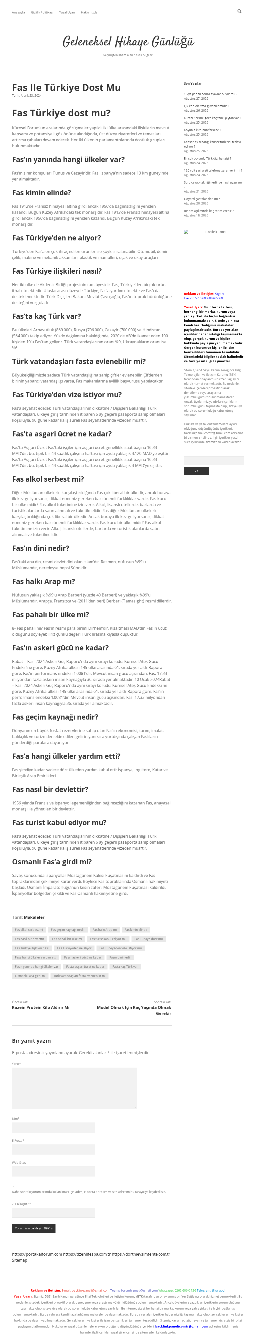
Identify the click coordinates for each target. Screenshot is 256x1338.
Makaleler (34, 917)
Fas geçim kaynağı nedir (68, 930)
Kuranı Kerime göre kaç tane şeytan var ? (212, 118)
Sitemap (19, 1260)
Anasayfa (18, 12)
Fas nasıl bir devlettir (29, 939)
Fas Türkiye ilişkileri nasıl (32, 948)
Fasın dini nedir (120, 957)
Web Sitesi (19, 1162)
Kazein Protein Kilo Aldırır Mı (41, 1007)
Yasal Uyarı (67, 12)
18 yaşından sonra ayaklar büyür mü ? (210, 94)
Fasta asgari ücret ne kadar (85, 966)
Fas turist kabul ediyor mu (108, 939)
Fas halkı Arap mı (105, 930)
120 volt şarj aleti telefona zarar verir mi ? (213, 170)
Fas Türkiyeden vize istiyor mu (121, 948)
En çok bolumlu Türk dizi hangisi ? (207, 158)
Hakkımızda (89, 12)
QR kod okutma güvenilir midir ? (206, 106)
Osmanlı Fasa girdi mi (30, 976)
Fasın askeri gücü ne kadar (83, 957)
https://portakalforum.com (37, 1254)
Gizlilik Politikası (42, 12)
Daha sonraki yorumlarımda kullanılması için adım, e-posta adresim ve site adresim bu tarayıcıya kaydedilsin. (89, 1192)
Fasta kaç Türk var (125, 966)
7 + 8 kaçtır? (21, 1204)
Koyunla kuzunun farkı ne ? (202, 130)
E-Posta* (18, 1141)
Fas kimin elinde (136, 930)
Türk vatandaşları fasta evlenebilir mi (80, 976)
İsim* (16, 1119)
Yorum (17, 1064)
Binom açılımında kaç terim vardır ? (209, 211)
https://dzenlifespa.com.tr (87, 1254)
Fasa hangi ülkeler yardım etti (35, 957)
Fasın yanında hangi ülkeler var (36, 966)
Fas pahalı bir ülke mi (67, 939)
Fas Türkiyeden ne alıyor (74, 948)
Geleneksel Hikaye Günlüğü (128, 42)
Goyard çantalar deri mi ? (202, 199)
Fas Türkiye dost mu (148, 939)
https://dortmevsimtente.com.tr (141, 1254)
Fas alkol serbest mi (29, 930)
